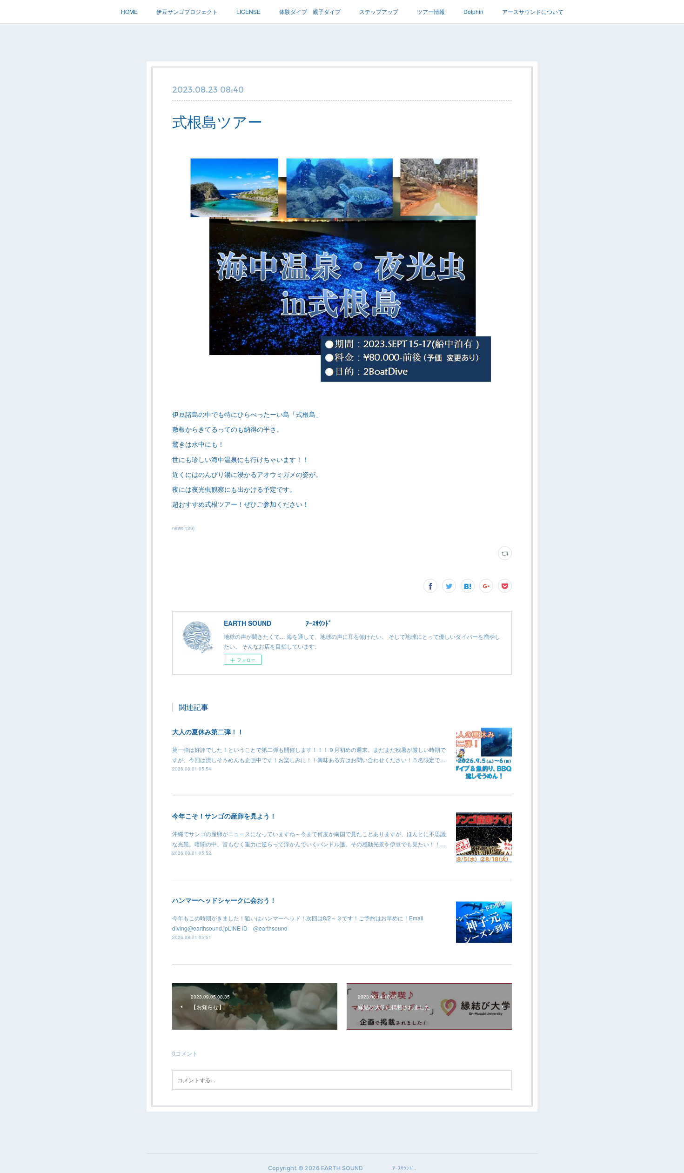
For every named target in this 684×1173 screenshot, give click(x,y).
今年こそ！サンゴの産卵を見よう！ (224, 815)
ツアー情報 (431, 11)
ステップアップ (378, 11)
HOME (129, 11)
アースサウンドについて (532, 11)
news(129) (183, 528)
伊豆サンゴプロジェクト (187, 11)
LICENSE (248, 11)
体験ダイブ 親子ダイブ (310, 11)
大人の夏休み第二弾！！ (208, 731)
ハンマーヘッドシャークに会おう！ (224, 900)
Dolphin (473, 11)
